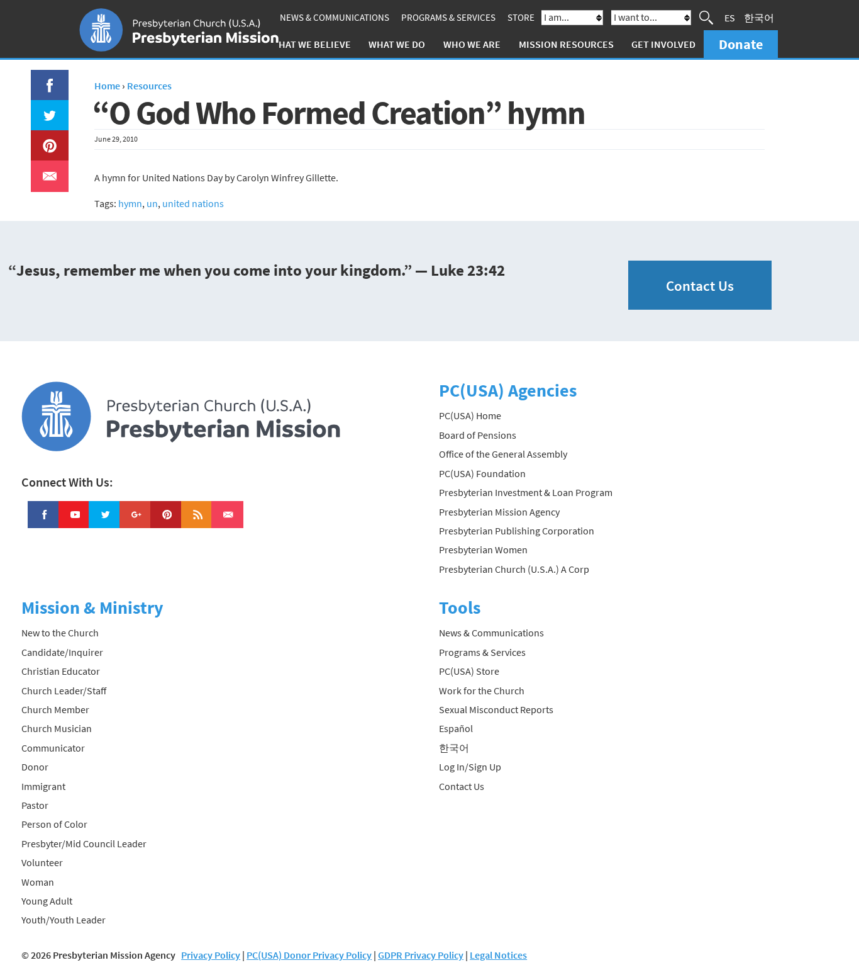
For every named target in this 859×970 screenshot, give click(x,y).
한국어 (759, 17)
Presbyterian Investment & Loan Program (525, 492)
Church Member (55, 709)
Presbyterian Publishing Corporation (516, 530)
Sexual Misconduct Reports (496, 709)
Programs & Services (448, 17)
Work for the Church (481, 690)
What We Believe (310, 44)
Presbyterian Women (483, 549)
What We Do (397, 44)
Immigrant (43, 786)
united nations (193, 203)
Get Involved (663, 44)
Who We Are (472, 44)
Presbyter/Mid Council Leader (84, 843)
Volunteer (42, 862)
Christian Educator (60, 671)
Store (521, 17)
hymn (130, 203)
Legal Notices (498, 955)
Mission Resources (566, 44)
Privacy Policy (210, 955)
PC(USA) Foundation (482, 473)
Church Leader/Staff (63, 690)
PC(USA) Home (470, 415)
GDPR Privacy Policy (420, 955)
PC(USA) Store (469, 671)
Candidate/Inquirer (62, 652)
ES (729, 17)
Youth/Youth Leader (63, 919)
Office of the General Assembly (503, 454)
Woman (37, 882)
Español (456, 728)
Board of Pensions (477, 435)
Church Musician (56, 728)
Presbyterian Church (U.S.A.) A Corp (514, 569)
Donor (34, 766)
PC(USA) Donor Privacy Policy (309, 955)
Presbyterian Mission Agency (499, 511)
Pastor (34, 805)
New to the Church (60, 632)
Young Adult (46, 900)
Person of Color (54, 824)
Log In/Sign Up (470, 766)
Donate (741, 44)
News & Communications (334, 17)
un (152, 203)
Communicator (53, 748)
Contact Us (700, 285)
